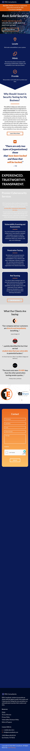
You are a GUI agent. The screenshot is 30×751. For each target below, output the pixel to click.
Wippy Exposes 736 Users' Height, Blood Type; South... (8, 661)
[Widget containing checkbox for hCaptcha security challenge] (16, 452)
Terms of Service (6, 714)
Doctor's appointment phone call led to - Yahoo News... (9, 612)
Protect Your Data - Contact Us (10, 577)
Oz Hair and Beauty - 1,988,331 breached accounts (10, 504)
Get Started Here (10, 29)
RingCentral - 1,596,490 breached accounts (10, 514)
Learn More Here (15, 133)
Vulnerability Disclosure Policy (10, 719)
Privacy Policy (6, 717)
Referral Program (7, 722)
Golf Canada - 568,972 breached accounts (10, 498)
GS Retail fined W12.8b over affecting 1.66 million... (9, 675)
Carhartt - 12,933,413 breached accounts (10, 488)
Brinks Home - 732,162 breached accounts (10, 524)
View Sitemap (12, 747)
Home (3, 712)
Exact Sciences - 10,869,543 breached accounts (10, 530)
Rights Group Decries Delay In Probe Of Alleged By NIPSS (9, 625)
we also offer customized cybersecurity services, (15, 209)
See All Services (15, 300)
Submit (15, 460)
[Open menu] (26, 2)
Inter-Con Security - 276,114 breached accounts (10, 536)
